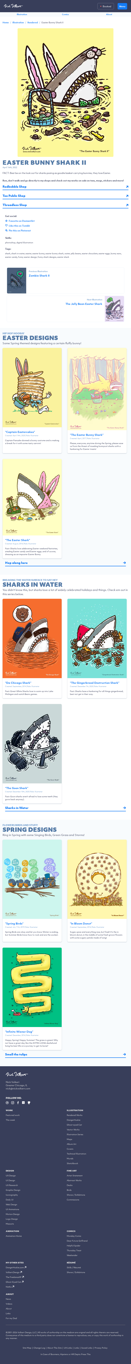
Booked (107, 6)
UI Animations (12, 1209)
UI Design (10, 1180)
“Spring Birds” (14, 923)
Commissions (73, 1199)
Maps (69, 1139)
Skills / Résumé (74, 1267)
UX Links (68, 1347)
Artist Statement (75, 1175)
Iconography (12, 1195)
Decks (70, 1185)
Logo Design (12, 1219)
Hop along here (16, 563)
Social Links (86, 1347)
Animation (12, 1231)
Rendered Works (74, 1115)
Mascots (10, 1223)
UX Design (11, 1175)
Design (10, 1170)
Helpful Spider (73, 1245)
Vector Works (73, 1129)
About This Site (54, 1347)
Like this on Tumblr (19, 225)
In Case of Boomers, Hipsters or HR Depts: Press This (66, 1354)
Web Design (11, 1204)
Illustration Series (75, 1134)
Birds (69, 1190)
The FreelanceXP (13, 1277)
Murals (70, 1158)
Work (9, 1110)
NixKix (9, 1286)
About (109, 14)
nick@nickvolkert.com (18, 1088)
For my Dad (11, 1318)
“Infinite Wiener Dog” (19, 1031)
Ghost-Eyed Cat (13, 1282)
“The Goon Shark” (16, 788)
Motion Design (13, 1214)
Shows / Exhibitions (76, 1195)
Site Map (27, 1347)
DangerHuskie (73, 1120)
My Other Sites (15, 1262)
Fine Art (72, 1170)
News (8, 1299)
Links (8, 1313)
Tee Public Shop (14, 196)
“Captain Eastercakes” (20, 432)
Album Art (71, 1144)
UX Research (12, 1185)
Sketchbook (72, 1163)
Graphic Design (13, 1190)
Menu (122, 6)
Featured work (13, 1115)
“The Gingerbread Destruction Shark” (94, 683)
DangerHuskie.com (15, 1267)
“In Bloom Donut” (81, 923)
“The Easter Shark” (17, 540)
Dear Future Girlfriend (77, 1240)
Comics (65, 14)
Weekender (72, 1255)
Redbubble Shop (15, 186)
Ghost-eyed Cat (74, 1124)
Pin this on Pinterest (20, 230)
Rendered (32, 22)
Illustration (22, 14)
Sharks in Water (16, 808)
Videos (9, 1303)
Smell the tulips (16, 1054)
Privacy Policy (101, 1347)
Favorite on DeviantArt (22, 220)
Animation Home (14, 1236)
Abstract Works (74, 1180)
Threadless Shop (15, 205)
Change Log (39, 1347)
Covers (70, 1149)
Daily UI (9, 1199)
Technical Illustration (76, 1153)
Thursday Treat (74, 1250)
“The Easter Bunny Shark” (87, 435)
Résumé (71, 1262)
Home (6, 22)
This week (10, 1120)
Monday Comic (74, 1236)
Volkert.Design (12, 1272)
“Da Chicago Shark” (18, 683)
